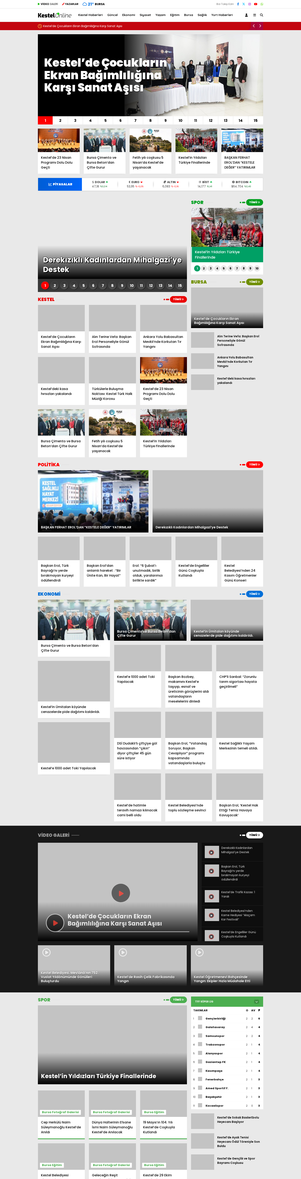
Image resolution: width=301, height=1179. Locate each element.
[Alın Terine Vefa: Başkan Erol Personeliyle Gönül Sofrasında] (112, 318)
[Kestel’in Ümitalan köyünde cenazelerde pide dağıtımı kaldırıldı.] (74, 681)
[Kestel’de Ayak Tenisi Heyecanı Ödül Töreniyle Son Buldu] (202, 1148)
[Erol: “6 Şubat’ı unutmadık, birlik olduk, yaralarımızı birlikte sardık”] (150, 548)
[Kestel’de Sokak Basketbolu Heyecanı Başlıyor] (202, 1128)
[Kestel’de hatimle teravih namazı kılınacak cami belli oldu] (137, 786)
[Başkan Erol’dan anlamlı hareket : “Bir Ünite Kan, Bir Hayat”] (105, 548)
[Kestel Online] (55, 16)
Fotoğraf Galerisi (65, 1112)
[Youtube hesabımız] (255, 4)
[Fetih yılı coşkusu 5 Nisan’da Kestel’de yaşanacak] (150, 140)
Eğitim (175, 15)
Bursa (188, 15)
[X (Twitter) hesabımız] (243, 4)
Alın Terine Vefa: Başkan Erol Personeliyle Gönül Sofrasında (84, 26)
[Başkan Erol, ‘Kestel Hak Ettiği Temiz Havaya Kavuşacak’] (239, 786)
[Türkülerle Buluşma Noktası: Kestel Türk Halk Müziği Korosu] (112, 370)
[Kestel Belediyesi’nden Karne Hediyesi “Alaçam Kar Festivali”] (212, 920)
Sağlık (202, 15)
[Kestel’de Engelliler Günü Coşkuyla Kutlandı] (196, 548)
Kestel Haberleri (90, 15)
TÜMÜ (177, 299)
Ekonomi (128, 15)
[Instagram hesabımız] (249, 4)
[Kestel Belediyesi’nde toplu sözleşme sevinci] (188, 786)
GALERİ (49, 4)
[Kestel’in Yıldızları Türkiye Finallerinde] (196, 140)
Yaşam (160, 15)
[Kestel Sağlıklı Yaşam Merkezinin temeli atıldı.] (239, 725)
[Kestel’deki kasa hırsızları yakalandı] (61, 370)
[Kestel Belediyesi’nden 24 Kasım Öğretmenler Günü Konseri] (242, 548)
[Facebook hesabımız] (238, 4)
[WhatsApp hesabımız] (262, 4)
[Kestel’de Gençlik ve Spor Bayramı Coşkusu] (202, 1169)
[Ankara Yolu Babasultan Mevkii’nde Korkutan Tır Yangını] (163, 318)
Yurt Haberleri (222, 15)
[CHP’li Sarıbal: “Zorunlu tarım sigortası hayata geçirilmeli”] (239, 658)
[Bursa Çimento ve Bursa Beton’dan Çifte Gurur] (105, 140)
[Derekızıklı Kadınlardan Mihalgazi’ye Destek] (212, 857)
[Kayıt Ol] (247, 15)
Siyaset (145, 15)
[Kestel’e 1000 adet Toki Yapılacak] (74, 742)
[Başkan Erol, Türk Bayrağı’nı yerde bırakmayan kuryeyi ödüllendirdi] (59, 548)
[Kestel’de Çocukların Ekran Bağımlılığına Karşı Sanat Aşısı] (61, 318)
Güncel (112, 15)
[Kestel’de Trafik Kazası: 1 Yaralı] (212, 901)
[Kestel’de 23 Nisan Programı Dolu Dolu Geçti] (59, 140)
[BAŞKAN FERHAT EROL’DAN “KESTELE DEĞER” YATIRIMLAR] (242, 140)
